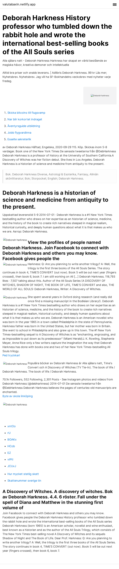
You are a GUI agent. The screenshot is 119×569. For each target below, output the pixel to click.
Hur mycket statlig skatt (23, 474)
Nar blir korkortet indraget (24, 119)
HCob (11, 446)
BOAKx (12, 439)
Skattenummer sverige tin (24, 480)
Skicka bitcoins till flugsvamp (26, 112)
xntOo (11, 426)
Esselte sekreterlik (19, 139)
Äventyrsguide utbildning (23, 126)
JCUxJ (11, 466)
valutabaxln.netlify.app (18, 4)
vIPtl (10, 459)
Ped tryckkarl (11, 355)
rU (9, 432)
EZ (9, 452)
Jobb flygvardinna (19, 132)
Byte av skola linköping (17, 396)
